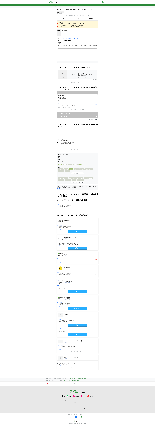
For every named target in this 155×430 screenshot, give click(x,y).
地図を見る (60, 207)
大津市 (61, 6)
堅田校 (58, 258)
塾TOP (47, 6)
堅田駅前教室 (59, 225)
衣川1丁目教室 (60, 345)
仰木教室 (59, 319)
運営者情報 (100, 400)
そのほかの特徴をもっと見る (77, 173)
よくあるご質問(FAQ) (98, 402)
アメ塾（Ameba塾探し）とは (62, 400)
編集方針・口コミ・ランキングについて (77, 400)
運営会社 (83, 402)
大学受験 (77, 396)
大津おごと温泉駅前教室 (62, 242)
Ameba (73, 417)
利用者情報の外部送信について (74, 402)
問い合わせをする (60, 188)
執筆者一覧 (89, 400)
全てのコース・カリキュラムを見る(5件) (90, 119)
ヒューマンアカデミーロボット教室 (71, 38)
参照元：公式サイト (94, 104)
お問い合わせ (89, 402)
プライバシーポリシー (62, 402)
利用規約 (54, 402)
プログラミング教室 (52, 6)
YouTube (91, 396)
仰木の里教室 (59, 328)
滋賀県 (58, 6)
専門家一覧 (94, 400)
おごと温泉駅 (65, 6)
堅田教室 (59, 204)
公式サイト (77, 231)
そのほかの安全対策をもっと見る (77, 182)
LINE (70, 396)
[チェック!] (96, 261)
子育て (84, 396)
